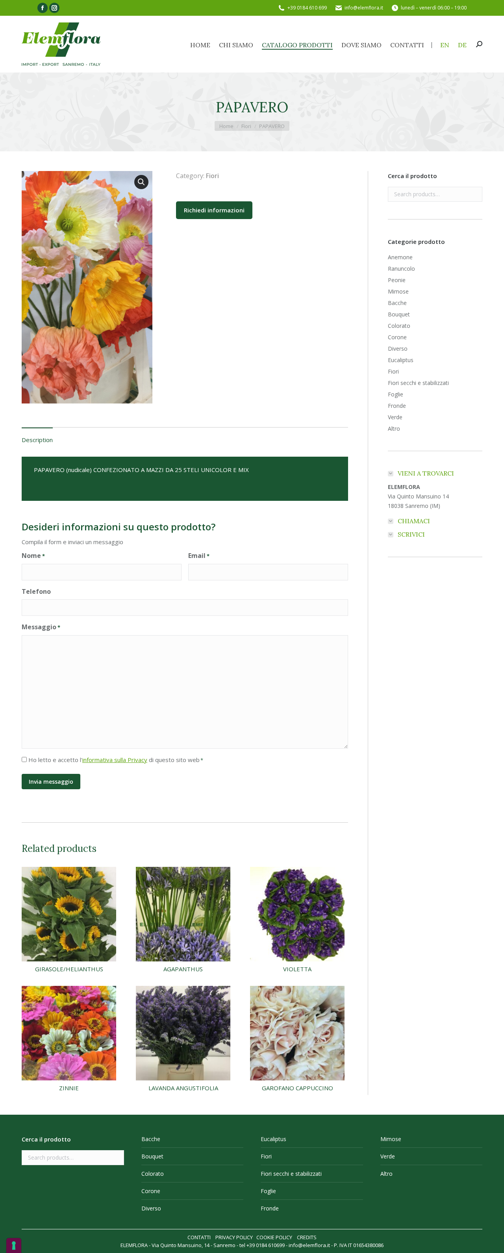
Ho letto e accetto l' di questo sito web (115, 760)
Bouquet (399, 314)
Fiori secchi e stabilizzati (418, 383)
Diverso (398, 348)
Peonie (397, 280)
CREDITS (307, 1237)
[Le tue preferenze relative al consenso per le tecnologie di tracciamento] (13, 1245)
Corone (397, 337)
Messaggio (41, 627)
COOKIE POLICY (274, 1237)
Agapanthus (183, 969)
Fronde (397, 405)
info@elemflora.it (364, 7)
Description (37, 440)
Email (198, 555)
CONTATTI (199, 1237)
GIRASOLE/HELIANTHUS (69, 969)
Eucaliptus (400, 360)
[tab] (37, 436)
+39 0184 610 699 (307, 7)
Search (474, 194)
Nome (33, 555)
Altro (394, 428)
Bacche (397, 303)
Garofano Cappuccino (297, 1088)
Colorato (399, 325)
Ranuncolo (401, 268)
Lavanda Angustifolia (183, 1088)
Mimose (398, 291)
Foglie (395, 394)
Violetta (297, 969)
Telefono (36, 591)
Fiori (212, 175)
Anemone (400, 257)
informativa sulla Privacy (114, 760)
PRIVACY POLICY (234, 1237)
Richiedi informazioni (214, 210)
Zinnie (69, 1088)
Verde (395, 417)
